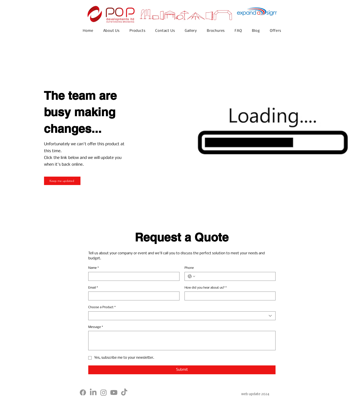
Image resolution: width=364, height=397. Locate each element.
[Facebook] (83, 392)
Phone (189, 268)
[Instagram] (103, 392)
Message (95, 327)
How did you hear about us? (206, 287)
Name (93, 268)
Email (93, 287)
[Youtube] (114, 392)
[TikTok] (124, 392)
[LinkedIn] (93, 392)
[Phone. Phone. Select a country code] (191, 276)
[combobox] (182, 315)
